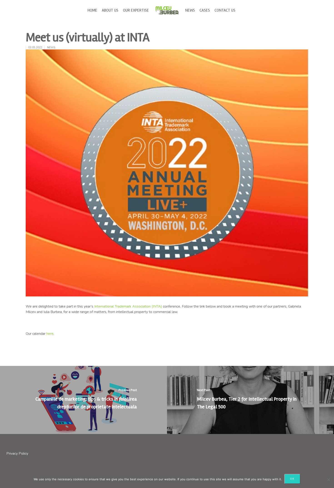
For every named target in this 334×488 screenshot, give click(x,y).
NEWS (190, 10)
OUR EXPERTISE (136, 10)
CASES (204, 10)
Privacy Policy (17, 453)
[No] (328, 479)
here (49, 333)
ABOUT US (110, 10)
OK (292, 479)
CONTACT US (224, 10)
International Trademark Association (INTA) (128, 306)
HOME (92, 10)
